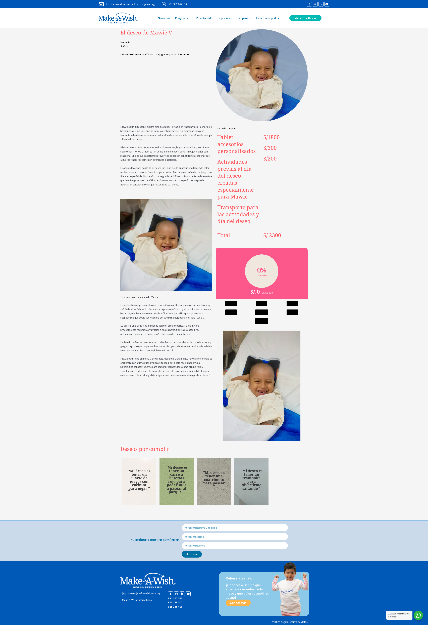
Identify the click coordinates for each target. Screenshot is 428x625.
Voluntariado (204, 18)
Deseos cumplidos (267, 18)
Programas (182, 18)
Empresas (224, 18)
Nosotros (164, 18)
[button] (231, 303)
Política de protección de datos (289, 621)
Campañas (243, 18)
